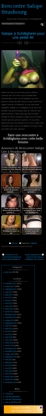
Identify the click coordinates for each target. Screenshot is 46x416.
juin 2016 (8, 331)
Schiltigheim (33, 243)
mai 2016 (8, 334)
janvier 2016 (9, 345)
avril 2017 (8, 303)
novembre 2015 (10, 351)
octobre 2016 (9, 320)
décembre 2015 (10, 348)
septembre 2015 (11, 357)
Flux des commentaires (13, 399)
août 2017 (8, 292)
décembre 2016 (10, 314)
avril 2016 (8, 337)
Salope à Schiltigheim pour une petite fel (23, 35)
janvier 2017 (9, 312)
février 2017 (9, 309)
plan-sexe (15, 243)
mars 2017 (9, 306)
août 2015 (8, 360)
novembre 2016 (10, 317)
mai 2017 (8, 300)
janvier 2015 (9, 379)
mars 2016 (9, 340)
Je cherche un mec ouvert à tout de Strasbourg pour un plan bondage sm (11, 257)
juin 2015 (8, 365)
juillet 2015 (9, 363)
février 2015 (9, 377)
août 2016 (8, 326)
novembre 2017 (10, 283)
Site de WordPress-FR (13, 402)
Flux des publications (12, 397)
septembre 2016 (11, 323)
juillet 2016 (9, 329)
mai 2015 (8, 368)
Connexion (9, 394)
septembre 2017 (11, 289)
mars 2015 (9, 374)
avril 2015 (8, 371)
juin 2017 (8, 298)
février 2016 (9, 343)
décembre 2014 (10, 382)
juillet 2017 (9, 295)
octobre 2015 (9, 354)
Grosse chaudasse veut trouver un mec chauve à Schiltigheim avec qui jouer (34, 257)
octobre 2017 (9, 286)
